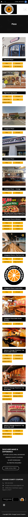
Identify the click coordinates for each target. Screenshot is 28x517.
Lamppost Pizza (9, 129)
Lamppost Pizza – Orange (12, 189)
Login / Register (19, 1)
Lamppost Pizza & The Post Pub (14, 255)
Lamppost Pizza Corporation (13, 288)
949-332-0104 (9, 483)
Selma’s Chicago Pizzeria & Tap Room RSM (14, 388)
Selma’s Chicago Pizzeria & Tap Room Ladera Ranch (14, 351)
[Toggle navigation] (25, 9)
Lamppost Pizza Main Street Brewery (13, 319)
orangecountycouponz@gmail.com (14, 485)
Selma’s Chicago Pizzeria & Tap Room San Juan (14, 426)
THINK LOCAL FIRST (10, 468)
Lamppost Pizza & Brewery (12, 219)
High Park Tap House (10, 93)
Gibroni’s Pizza (8, 60)
